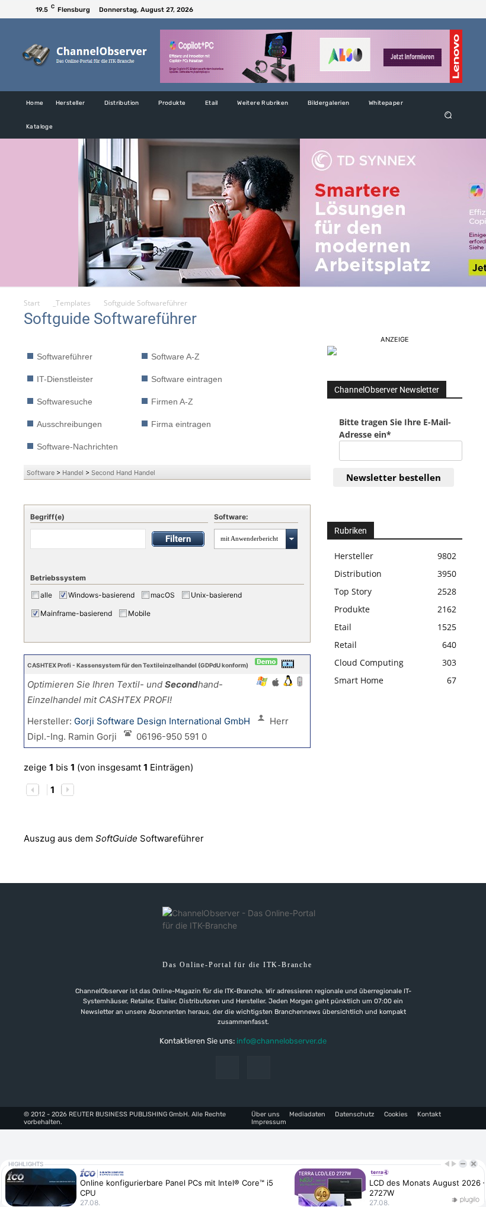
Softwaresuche (64, 401)
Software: (231, 516)
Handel (73, 472)
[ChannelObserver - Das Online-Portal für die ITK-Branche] (85, 55)
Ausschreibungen (69, 424)
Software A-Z (175, 356)
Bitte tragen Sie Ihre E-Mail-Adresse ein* (395, 428)
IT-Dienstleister (65, 379)
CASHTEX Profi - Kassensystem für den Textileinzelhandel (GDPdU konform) (137, 665)
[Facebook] (438, 9)
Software (41, 472)
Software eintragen (186, 379)
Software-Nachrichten (77, 446)
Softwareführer (64, 356)
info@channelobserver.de (281, 1040)
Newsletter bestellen (393, 477)
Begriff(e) (47, 516)
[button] (448, 115)
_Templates (72, 303)
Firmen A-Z (172, 401)
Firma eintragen (181, 424)
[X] (453, 9)
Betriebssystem (58, 577)
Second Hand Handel (123, 472)
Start (32, 303)
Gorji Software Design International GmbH (163, 721)
